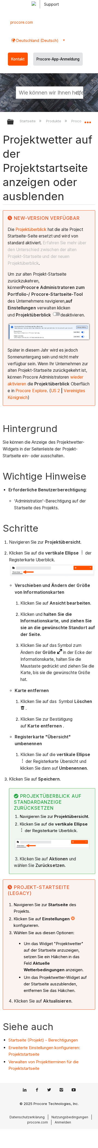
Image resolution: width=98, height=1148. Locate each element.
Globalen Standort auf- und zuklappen (87, 120)
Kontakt (17, 59)
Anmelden (63, 1122)
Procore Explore (31, 390)
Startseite (28, 121)
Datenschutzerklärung (27, 1117)
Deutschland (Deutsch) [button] (37, 40)
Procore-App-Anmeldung (57, 59)
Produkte (54, 121)
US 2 (55, 390)
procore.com (21, 22)
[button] (78, 92)
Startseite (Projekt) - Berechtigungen (43, 1040)
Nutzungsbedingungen (69, 1117)
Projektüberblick (31, 229)
